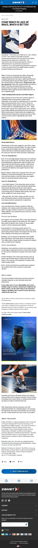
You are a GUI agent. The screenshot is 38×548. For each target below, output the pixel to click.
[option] (19, 8)
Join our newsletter (9, 515)
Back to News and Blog (20, 471)
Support (5, 510)
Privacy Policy (13, 543)
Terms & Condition (23, 543)
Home (3, 15)
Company (5, 505)
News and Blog (9, 15)
